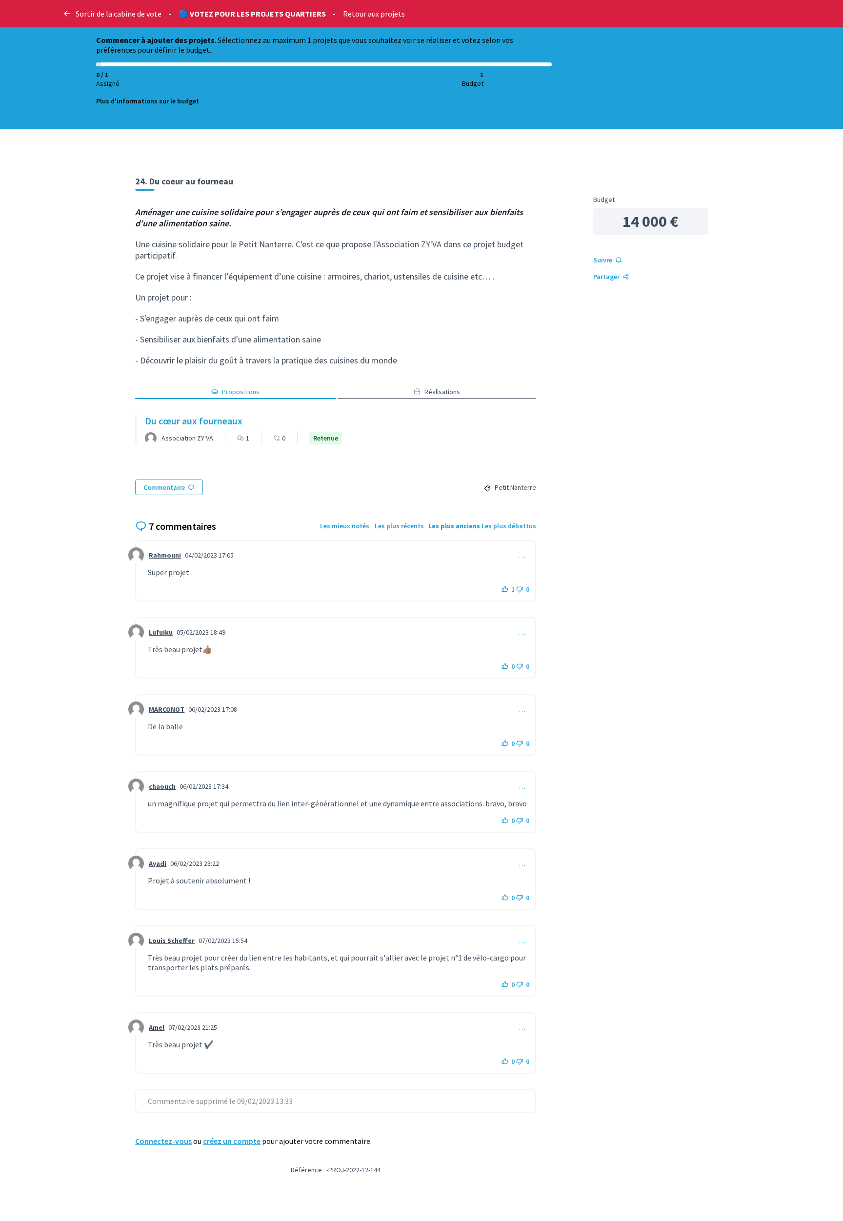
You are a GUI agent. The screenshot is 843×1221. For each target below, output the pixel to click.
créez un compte (232, 1141)
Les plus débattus (509, 525)
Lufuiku (161, 632)
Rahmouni (165, 555)
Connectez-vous (163, 1141)
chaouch (162, 786)
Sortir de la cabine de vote (118, 14)
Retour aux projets (374, 14)
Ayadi (157, 863)
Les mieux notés (344, 525)
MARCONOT (166, 709)
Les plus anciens (454, 525)
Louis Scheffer (172, 940)
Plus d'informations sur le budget (147, 101)
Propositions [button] (241, 391)
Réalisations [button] (442, 391)
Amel (156, 1027)
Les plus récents (399, 525)
